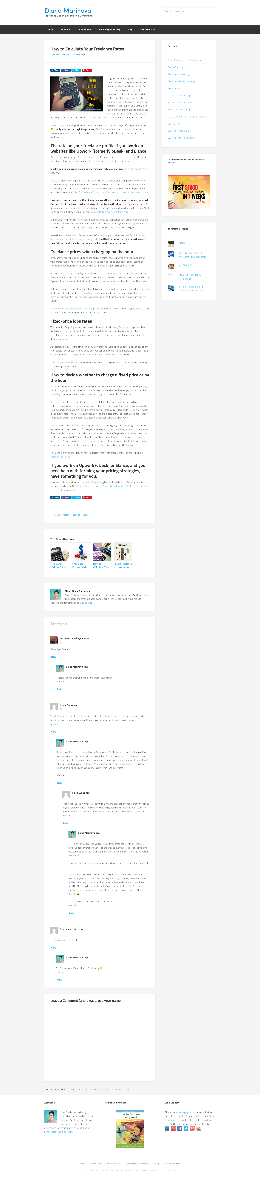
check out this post (60, 456)
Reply (53, 657)
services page (182, 1112)
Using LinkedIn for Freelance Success (187, 116)
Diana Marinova (68, 12)
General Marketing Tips (180, 95)
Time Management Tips (180, 109)
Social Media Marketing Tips (182, 102)
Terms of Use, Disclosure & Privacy (142, 1170)
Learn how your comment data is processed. (106, 1089)
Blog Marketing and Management (185, 60)
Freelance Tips (175, 88)
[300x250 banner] (189, 208)
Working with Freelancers (181, 137)
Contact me (169, 1170)
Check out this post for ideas (64, 362)
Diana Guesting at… (177, 67)
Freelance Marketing (178, 74)
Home (182, 242)
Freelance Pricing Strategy (75, 514)
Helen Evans (66, 705)
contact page (178, 1120)
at (61, 642)
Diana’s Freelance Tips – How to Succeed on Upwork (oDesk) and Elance (110, 192)
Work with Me (186, 264)
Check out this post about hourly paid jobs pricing (75, 308)
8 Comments (78, 54)
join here (86, 602)
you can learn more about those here (109, 211)
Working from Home (178, 130)
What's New (174, 123)
